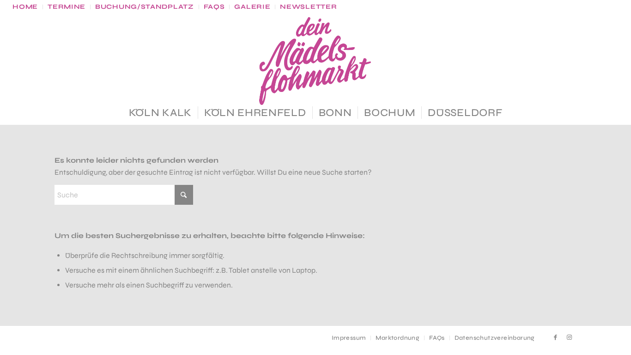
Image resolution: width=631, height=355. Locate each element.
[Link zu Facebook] (556, 337)
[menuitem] (27, 7)
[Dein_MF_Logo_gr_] (315, 61)
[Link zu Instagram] (569, 337)
